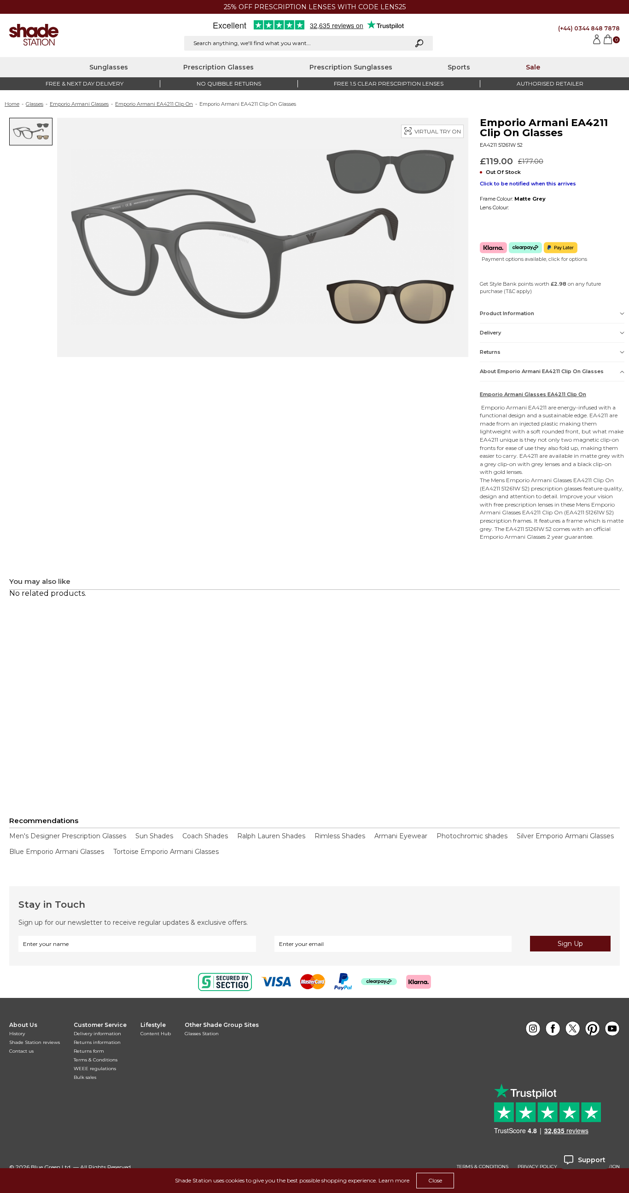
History (17, 1034)
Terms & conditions (482, 1166)
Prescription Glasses (218, 67)
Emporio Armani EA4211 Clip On (154, 104)
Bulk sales (85, 1077)
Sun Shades (154, 836)
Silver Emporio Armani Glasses (565, 836)
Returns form (89, 1051)
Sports (459, 67)
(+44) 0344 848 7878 (589, 28)
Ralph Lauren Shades (271, 836)
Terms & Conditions (95, 1060)
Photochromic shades (472, 836)
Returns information (97, 1042)
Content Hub (155, 1034)
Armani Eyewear (400, 836)
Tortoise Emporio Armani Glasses (166, 851)
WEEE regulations (95, 1069)
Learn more (394, 1180)
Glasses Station (202, 1034)
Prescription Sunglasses (350, 67)
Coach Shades (205, 836)
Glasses (34, 104)
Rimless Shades (339, 836)
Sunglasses (108, 67)
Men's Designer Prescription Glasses (67, 836)
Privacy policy (537, 1166)
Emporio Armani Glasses (79, 104)
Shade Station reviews (34, 1042)
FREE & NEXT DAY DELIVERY (84, 83)
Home (12, 104)
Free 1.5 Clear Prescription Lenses (388, 83)
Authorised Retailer (550, 83)
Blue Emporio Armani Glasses (56, 851)
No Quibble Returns (229, 83)
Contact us (21, 1051)
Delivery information (97, 1034)
